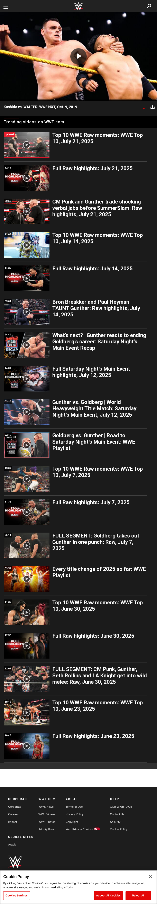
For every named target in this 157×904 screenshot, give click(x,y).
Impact (12, 821)
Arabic (12, 844)
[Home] (78, 6)
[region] (78, 887)
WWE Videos (46, 814)
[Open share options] (152, 107)
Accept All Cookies (108, 895)
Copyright (72, 821)
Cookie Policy (118, 829)
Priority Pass (46, 829)
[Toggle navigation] (5, 6)
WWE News (46, 806)
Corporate (14, 806)
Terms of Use (74, 806)
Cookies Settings (17, 895)
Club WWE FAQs (121, 806)
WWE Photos (46, 821)
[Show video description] (143, 107)
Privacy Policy (74, 814)
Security (115, 821)
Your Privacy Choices (79, 829)
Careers (13, 814)
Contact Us (117, 814)
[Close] (150, 876)
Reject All (138, 895)
